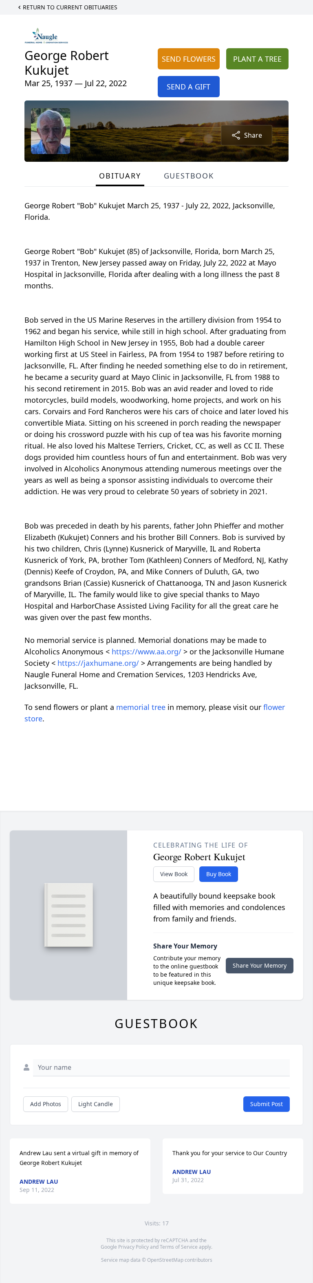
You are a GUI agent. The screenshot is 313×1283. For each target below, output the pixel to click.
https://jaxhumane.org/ (99, 663)
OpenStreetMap (165, 1259)
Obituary (120, 176)
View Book (173, 874)
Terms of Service (179, 1246)
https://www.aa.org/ (147, 651)
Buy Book (218, 874)
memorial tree (140, 707)
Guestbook (189, 176)
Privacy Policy (133, 1246)
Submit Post (266, 1104)
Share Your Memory (260, 965)
